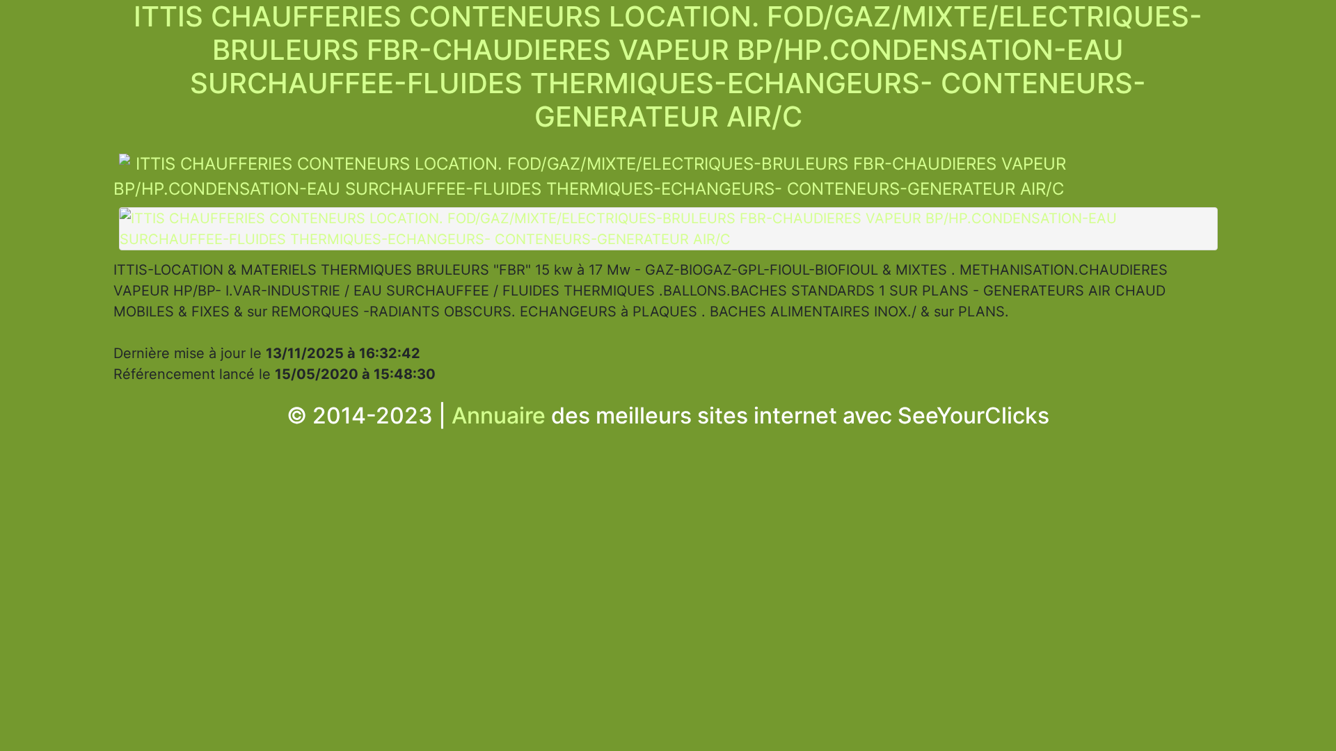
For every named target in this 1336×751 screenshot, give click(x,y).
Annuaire (499, 415)
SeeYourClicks (973, 415)
